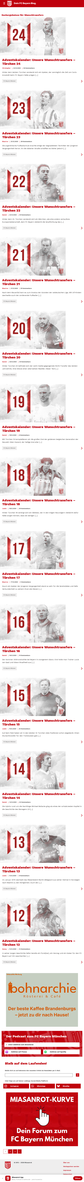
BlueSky (66, 1086)
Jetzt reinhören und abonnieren (20, 1044)
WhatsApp (41, 1086)
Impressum (67, 1170)
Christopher (6, 68)
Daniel (4, 215)
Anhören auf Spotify (58, 1052)
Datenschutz (67, 1174)
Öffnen (77, 1178)
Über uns (66, 1162)
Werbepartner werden (71, 1166)
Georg (4, 949)
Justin (4, 508)
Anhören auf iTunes (19, 1052)
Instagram (14, 1086)
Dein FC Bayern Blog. (25, 3)
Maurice (5, 141)
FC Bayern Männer (10, 81)
